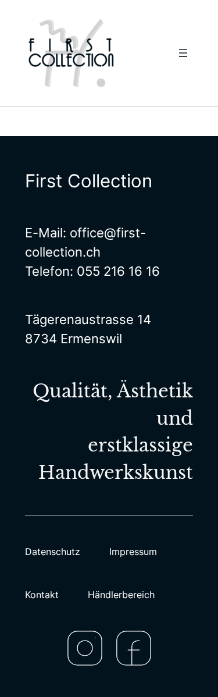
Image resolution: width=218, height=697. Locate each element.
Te (32, 271)
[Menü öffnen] (183, 53)
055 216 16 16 (118, 271)
